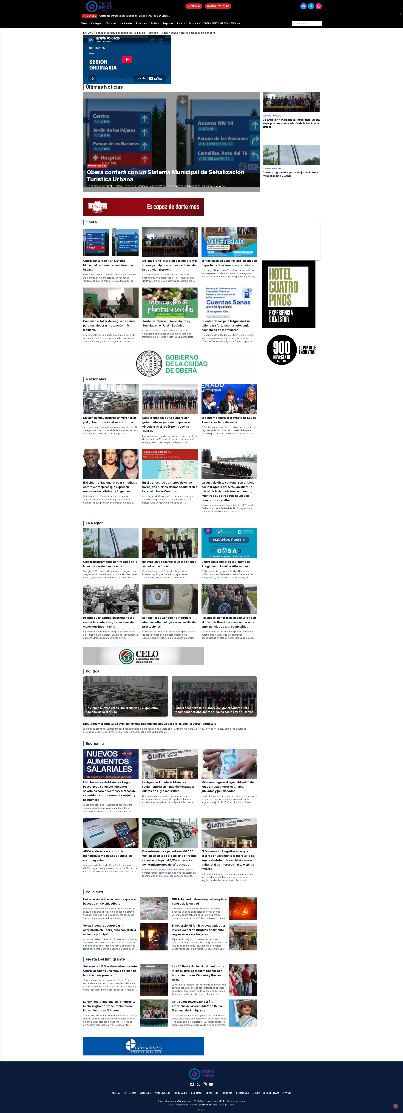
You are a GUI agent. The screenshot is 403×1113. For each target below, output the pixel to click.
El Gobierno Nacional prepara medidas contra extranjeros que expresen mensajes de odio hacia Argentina (110, 487)
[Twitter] (311, 6)
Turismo (155, 23)
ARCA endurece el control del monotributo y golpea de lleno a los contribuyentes (107, 856)
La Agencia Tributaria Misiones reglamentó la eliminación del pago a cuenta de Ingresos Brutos (168, 787)
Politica (181, 23)
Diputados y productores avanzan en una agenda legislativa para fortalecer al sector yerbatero (149, 723)
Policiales (141, 23)
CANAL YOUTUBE (219, 6)
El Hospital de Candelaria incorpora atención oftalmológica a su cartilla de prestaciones (169, 622)
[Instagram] (318, 6)
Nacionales (126, 23)
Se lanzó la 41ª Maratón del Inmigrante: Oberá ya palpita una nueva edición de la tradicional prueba (291, 123)
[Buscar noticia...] (400, 14)
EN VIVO (195, 6)
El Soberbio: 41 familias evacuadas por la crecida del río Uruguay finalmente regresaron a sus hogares (198, 930)
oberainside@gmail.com (178, 1101)
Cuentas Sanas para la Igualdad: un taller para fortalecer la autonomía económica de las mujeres (226, 325)
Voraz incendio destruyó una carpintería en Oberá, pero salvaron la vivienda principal (109, 930)
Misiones (111, 23)
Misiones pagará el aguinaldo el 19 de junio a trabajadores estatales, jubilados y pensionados (228, 787)
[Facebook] (303, 6)
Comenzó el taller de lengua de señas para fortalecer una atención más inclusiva (109, 325)
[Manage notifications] (395, 1106)
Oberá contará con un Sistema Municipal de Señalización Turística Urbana (108, 265)
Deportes (168, 23)
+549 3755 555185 (215, 1101)
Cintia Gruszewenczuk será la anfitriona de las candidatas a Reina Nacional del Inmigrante (197, 1006)
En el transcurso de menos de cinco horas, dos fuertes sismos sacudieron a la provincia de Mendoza (169, 487)
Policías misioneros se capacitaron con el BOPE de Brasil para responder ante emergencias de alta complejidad (229, 622)
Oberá (84, 23)
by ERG (201, 1110)
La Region (96, 23)
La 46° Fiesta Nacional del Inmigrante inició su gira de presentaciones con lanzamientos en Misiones (109, 1006)
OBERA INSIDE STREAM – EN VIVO (222, 23)
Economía (194, 23)
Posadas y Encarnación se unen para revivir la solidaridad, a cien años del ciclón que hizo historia (108, 622)
